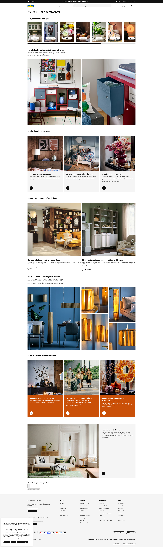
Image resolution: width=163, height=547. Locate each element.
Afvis (13, 542)
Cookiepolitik (100, 539)
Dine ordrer (62, 505)
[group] (67, 89)
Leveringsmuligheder (103, 505)
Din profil (62, 503)
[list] (81, 32)
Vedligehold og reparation (104, 518)
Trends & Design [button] (56, 5)
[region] (17, 532)
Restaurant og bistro (84, 505)
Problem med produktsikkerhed (105, 520)
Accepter (7, 542)
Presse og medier (121, 520)
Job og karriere (121, 505)
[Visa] (45, 532)
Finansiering (82, 510)
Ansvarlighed (120, 508)
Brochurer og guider (84, 522)
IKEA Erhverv (82, 520)
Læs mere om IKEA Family (33, 508)
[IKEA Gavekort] (64, 532)
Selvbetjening (62, 510)
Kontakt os (101, 510)
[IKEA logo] (31, 6)
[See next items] (29, 487)
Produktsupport (102, 515)
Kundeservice (101, 503)
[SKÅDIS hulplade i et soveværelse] (51, 32)
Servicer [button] (64, 5)
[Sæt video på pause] (54, 318)
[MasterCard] (56, 532)
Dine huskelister (63, 508)
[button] (54, 92)
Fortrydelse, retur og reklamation (106, 513)
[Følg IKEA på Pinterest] (34, 532)
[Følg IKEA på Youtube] (37, 532)
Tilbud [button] (49, 5)
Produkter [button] (40, 5)
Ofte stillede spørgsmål (104, 508)
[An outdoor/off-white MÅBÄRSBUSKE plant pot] (99, 32)
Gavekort (82, 513)
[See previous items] (29, 485)
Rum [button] (45, 5)
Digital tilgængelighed (108, 539)
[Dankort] (41, 532)
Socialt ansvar (121, 513)
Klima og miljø (121, 510)
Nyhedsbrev (62, 513)
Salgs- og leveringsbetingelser (129, 539)
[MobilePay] (49, 532)
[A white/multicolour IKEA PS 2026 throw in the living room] (115, 32)
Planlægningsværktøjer (85, 515)
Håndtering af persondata (118, 539)
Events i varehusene (64, 515)
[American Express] (60, 532)
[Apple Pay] (53, 532)
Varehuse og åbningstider (85, 503)
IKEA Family (82, 518)
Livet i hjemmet (121, 518)
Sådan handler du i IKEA (85, 508)
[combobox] (92, 5)
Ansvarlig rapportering (92, 539)
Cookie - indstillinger (22, 542)
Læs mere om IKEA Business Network (35, 521)
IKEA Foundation (121, 515)
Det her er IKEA (121, 503)
